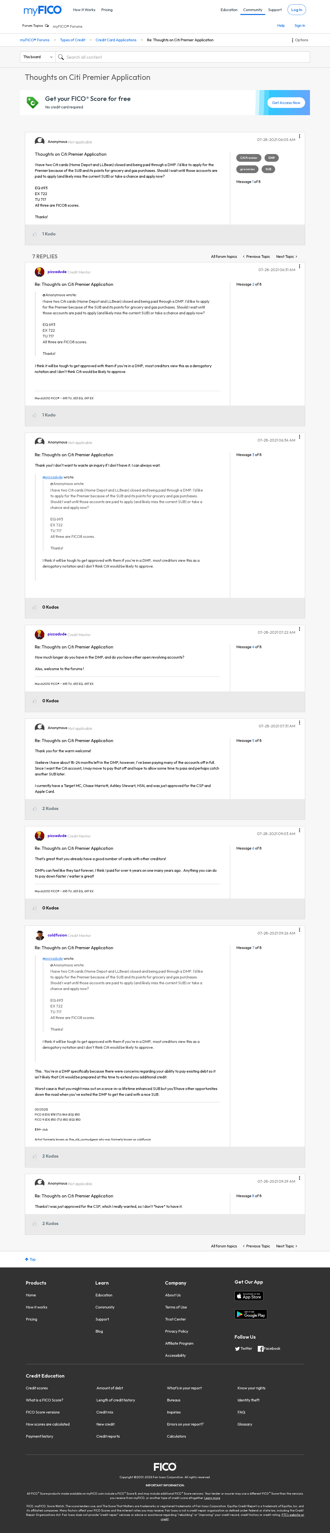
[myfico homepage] (43, 10)
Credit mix (104, 1412)
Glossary (244, 1424)
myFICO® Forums (67, 26)
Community (252, 9)
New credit (105, 1424)
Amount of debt (109, 1387)
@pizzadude (53, 477)
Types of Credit (72, 39)
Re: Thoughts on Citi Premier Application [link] (180, 39)
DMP (271, 158)
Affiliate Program (179, 1343)
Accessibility (175, 1355)
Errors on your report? (185, 1424)
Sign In (299, 25)
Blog (99, 1331)
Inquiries (174, 1412)
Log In (296, 9)
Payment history (39, 1436)
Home (31, 1295)
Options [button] (301, 39)
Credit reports (108, 1436)
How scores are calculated (48, 1424)
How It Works (84, 9)
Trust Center (175, 1319)
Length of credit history (115, 1400)
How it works (36, 1307)
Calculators (176, 1436)
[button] (299, 134)
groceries (247, 169)
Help (281, 25)
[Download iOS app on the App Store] (249, 1296)
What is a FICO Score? (44, 1400)
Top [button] (32, 1259)
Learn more (212, 1498)
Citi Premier (249, 158)
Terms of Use (176, 1307)
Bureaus (173, 1400)
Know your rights (251, 1387)
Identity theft (248, 1400)
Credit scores (37, 1387)
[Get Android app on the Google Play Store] (251, 1314)
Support (275, 9)
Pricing (107, 9)
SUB (268, 169)
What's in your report (184, 1387)
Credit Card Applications (116, 39)
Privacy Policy (176, 1331)
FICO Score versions (43, 1412)
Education (229, 9)
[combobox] (182, 57)
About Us (173, 1295)
